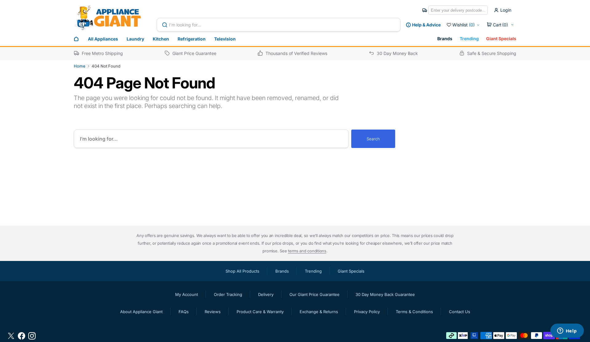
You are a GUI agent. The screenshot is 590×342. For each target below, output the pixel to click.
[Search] (166, 25)
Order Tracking (228, 294)
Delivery (265, 294)
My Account (186, 294)
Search (373, 138)
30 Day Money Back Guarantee (385, 294)
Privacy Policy (367, 311)
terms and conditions (307, 250)
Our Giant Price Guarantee (314, 294)
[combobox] (278, 25)
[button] (500, 25)
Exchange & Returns (319, 311)
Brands (444, 38)
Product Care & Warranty (260, 311)
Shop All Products (242, 271)
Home (79, 66)
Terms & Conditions (414, 311)
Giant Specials (501, 38)
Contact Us (459, 311)
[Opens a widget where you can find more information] (567, 331)
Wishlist (463, 24)
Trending (469, 38)
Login (505, 10)
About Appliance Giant (141, 311)
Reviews (213, 311)
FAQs (184, 311)
